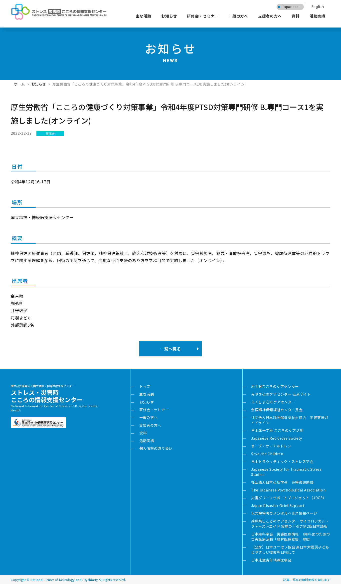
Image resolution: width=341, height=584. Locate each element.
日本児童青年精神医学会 (271, 559)
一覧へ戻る (170, 349)
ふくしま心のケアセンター (273, 401)
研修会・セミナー (202, 16)
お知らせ (169, 16)
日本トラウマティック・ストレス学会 (282, 461)
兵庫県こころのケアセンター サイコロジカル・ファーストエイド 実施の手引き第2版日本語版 (290, 523)
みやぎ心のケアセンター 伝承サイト (281, 394)
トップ (144, 386)
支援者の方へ (270, 16)
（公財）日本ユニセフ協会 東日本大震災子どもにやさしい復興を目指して (290, 549)
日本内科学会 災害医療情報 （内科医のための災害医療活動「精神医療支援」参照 (290, 536)
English (318, 7)
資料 (296, 16)
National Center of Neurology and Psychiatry (64, 579)
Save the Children (267, 453)
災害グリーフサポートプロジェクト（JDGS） (288, 497)
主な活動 (143, 16)
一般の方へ (238, 16)
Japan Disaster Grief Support (278, 505)
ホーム (19, 84)
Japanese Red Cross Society (276, 438)
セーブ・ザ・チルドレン (271, 445)
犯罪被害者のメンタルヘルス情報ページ (284, 513)
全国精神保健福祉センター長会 (277, 409)
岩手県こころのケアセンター (275, 386)
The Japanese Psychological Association (288, 489)
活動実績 (317, 16)
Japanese (290, 7)
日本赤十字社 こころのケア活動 (277, 430)
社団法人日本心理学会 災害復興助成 (282, 482)
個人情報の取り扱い (155, 448)
